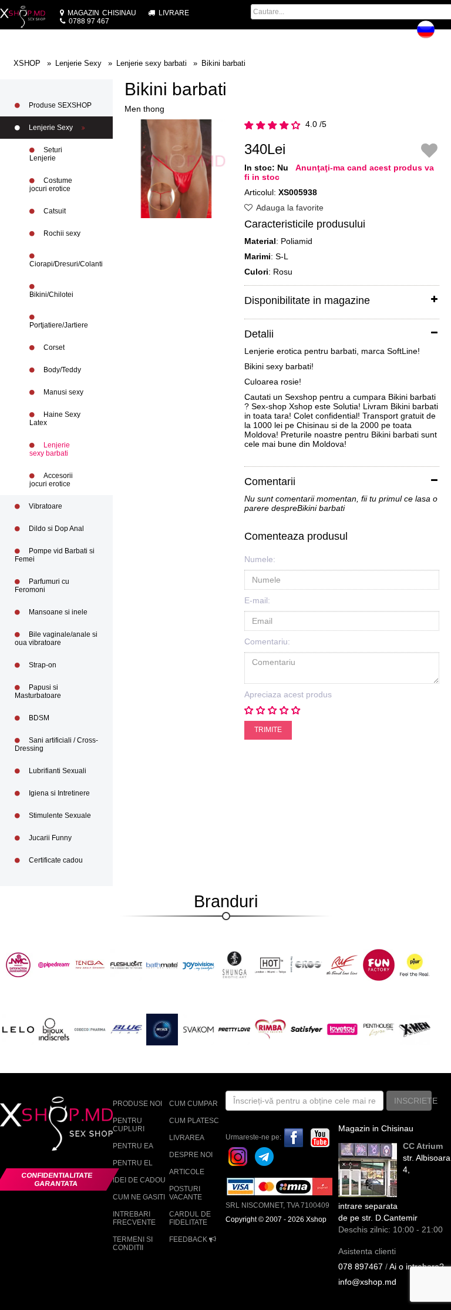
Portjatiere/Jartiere (58, 325)
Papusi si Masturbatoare (38, 691)
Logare (393, 33)
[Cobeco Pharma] (90, 1029)
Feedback (189, 1239)
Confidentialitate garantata (57, 1179)
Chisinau (102, 13)
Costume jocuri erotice (50, 184)
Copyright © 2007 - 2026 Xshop (276, 1219)
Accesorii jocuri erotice (51, 480)
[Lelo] (18, 1029)
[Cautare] (338, 33)
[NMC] (18, 964)
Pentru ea (133, 1146)
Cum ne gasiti (139, 1197)
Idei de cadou (139, 1180)
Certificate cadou (55, 860)
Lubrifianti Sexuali (56, 771)
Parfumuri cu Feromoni (42, 585)
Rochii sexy (61, 233)
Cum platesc (194, 1121)
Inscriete (413, 1100)
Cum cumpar (193, 1104)
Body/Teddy (61, 370)
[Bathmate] (162, 964)
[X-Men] (414, 1029)
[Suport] (445, 33)
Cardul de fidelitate (190, 1218)
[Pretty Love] (234, 1029)
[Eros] (306, 964)
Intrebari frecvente (134, 1218)
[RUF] (342, 964)
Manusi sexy (62, 392)
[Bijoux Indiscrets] (54, 1029)
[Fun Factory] (379, 964)
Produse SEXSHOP (59, 105)
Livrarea (186, 1138)
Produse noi (137, 1104)
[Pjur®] (414, 964)
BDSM (38, 718)
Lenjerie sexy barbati (49, 449)
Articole (186, 1172)
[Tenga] (90, 964)
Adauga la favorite (289, 207)
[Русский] (426, 29)
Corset (53, 347)
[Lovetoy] (342, 1029)
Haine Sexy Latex (54, 418)
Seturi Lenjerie (45, 154)
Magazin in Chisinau (375, 1128)
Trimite (268, 730)
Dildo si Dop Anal (55, 528)
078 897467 (360, 1266)
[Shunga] (234, 964)
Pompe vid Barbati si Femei (55, 555)
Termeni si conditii (133, 1243)
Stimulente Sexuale (59, 815)
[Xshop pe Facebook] (293, 1137)
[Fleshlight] (126, 964)
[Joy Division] (198, 964)
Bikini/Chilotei (51, 294)
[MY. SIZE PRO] (162, 1029)
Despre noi (191, 1155)
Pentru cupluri (128, 1125)
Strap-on (41, 665)
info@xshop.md (367, 1281)
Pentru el (133, 1163)
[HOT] (271, 964)
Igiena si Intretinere (58, 793)
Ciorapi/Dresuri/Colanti (66, 264)
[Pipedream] (54, 964)
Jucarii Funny (49, 838)
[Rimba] (271, 1029)
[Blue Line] (126, 1029)
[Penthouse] (379, 1029)
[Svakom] (198, 1029)
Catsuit (54, 211)
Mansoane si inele (57, 612)
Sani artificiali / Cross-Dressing (56, 744)
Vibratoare (44, 506)
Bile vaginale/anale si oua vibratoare (56, 638)
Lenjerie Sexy (51, 127)
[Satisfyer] (306, 1029)
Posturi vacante (185, 1193)
